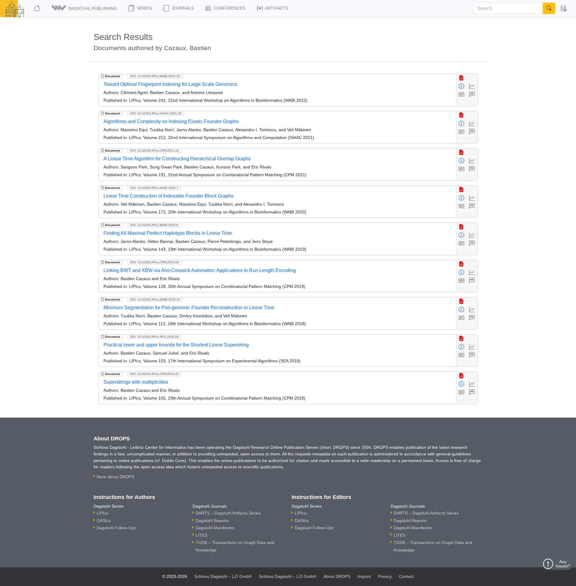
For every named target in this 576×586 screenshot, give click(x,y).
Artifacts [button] (276, 8)
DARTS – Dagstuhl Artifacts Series (228, 513)
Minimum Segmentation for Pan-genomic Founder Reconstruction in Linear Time (189, 307)
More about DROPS (115, 476)
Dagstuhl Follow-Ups (116, 527)
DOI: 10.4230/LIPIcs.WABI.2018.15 (155, 299)
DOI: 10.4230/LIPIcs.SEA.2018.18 (154, 336)
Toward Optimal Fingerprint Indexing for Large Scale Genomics (170, 84)
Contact (406, 576)
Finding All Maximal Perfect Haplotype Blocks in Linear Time (168, 233)
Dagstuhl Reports (212, 520)
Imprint (364, 576)
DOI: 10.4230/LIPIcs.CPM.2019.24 (154, 262)
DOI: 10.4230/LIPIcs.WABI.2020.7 (154, 187)
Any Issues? (563, 563)
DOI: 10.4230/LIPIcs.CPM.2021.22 (154, 150)
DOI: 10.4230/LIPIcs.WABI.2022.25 (155, 76)
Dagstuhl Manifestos (215, 527)
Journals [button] (182, 8)
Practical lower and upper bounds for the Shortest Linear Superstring (176, 344)
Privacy (385, 576)
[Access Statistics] (472, 86)
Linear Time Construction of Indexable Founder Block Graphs (168, 195)
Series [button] (144, 8)
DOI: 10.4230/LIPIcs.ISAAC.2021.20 (156, 113)
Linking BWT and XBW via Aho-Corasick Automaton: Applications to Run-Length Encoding (200, 270)
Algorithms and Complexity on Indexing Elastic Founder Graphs (171, 121)
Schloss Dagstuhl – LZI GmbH (223, 576)
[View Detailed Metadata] (461, 86)
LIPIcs (102, 513)
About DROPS (336, 576)
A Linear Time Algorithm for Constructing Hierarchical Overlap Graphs (177, 158)
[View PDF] (461, 78)
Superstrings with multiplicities (136, 382)
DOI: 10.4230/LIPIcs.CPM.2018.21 (154, 374)
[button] (84, 8)
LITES (201, 535)
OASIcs (104, 520)
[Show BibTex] (472, 95)
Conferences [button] (228, 8)
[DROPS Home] (37, 8)
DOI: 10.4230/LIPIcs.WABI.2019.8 (154, 225)
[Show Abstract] (461, 95)
